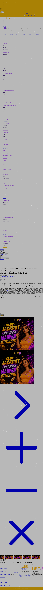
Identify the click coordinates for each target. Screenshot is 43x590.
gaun (3, 79)
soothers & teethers (7, 169)
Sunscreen (4, 204)
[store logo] (9, 18)
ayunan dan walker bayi (8, 236)
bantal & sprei (6, 153)
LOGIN (27, 13)
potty (4, 227)
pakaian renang (6, 87)
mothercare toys (5, 243)
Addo (5, 34)
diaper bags (5, 144)
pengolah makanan (7, 182)
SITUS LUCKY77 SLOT (5, 574)
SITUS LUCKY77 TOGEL (5, 585)
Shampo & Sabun (5, 206)
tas (3, 45)
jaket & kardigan (5, 83)
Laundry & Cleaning (6, 221)
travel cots (5, 141)
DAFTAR (27, 14)
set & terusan (5, 56)
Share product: (3, 316)
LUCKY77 (2, 565)
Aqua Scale (37, 34)
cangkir (4, 176)
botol (4, 164)
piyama (4, 58)
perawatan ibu (6, 214)
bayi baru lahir (5, 125)
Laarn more (14, 277)
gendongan (5, 139)
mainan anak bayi (6, 241)
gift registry (12, 6)
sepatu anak (4, 66)
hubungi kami (13, 566)
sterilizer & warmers (7, 166)
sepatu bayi (4, 64)
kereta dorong (6, 123)
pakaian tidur (5, 54)
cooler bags (4, 193)
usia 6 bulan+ (5, 127)
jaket (3, 98)
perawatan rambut (5, 208)
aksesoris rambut (5, 49)
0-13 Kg (4, 134)
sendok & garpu (5, 180)
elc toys (4, 245)
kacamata (4, 47)
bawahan (4, 77)
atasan (4, 75)
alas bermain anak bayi (8, 239)
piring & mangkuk (6, 178)
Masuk (2, 250)
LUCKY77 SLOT (3, 571)
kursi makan (5, 196)
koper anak (5, 130)
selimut (4, 150)
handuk (4, 232)
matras (4, 160)
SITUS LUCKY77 (3, 568)
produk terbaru (6, 41)
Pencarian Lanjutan (3, 254)
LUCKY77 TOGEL (14, 572)
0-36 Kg (4, 136)
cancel (2, 255)
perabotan (5, 158)
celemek (4, 171)
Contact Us (33, 15)
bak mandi (5, 230)
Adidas (11, 34)
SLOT (1, 579)
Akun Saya (2, 249)
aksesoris (5, 146)
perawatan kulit (5, 202)
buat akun (4, 262)
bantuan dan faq (14, 569)
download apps (12, 2)
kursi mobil (5, 132)
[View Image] (2, 557)
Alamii (24, 34)
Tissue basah (5, 219)
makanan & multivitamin (8, 185)
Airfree (17, 34)
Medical (4, 223)
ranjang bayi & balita (7, 155)
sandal (4, 68)
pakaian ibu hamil (7, 102)
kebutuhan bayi (6, 52)
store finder (12, 22)
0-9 (38, 30)
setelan (4, 81)
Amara (30, 34)
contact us (11, 23)
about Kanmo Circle (14, 20)
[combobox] (5, 253)
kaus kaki (4, 70)
